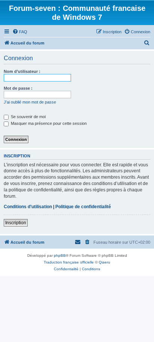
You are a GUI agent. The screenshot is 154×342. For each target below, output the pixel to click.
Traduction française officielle (69, 262)
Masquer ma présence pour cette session (48, 123)
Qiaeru (104, 262)
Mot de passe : (18, 88)
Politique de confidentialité (83, 206)
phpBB (60, 255)
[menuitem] (19, 31)
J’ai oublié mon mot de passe (30, 102)
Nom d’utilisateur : (22, 71)
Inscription (15, 222)
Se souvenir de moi (28, 116)
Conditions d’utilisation (28, 206)
